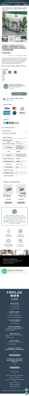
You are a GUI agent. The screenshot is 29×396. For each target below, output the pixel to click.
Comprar (19, 93)
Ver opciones (8, 202)
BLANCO (18, 151)
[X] (7, 123)
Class (21, 164)
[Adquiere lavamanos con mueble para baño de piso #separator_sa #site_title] (14, 23)
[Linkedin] (10, 123)
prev (4, 195)
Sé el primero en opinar (21, 55)
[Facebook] (5, 123)
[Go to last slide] (2, 39)
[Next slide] (26, 39)
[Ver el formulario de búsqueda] (22, 4)
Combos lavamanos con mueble (12, 44)
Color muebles (5, 69)
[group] (5, 39)
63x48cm (18, 158)
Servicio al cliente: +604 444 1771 (20, 2)
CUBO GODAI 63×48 (8, 196)
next (25, 195)
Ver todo (22, 0)
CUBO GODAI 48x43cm (21, 196)
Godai (17, 164)
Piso (17, 167)
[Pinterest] (12, 123)
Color (3, 75)
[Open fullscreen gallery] (25, 34)
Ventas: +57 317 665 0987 (8, 2)
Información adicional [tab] (7, 137)
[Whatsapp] (15, 123)
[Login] (24, 4)
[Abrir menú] (9, 4)
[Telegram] (18, 123)
